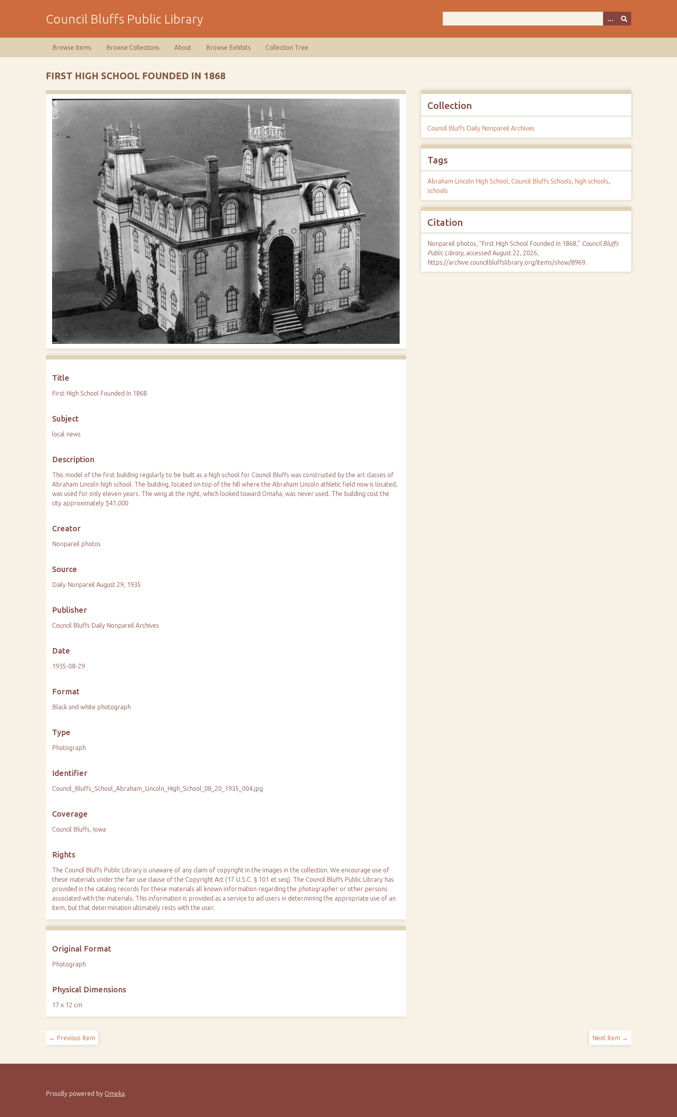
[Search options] (610, 18)
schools (437, 190)
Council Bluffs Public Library (124, 19)
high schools (591, 181)
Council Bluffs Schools (541, 181)
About (182, 47)
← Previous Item (72, 1037)
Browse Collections (132, 47)
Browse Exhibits (228, 47)
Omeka (115, 1093)
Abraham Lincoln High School (467, 181)
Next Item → (610, 1037)
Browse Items (71, 47)
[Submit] (624, 18)
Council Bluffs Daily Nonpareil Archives (480, 128)
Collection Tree (287, 47)
